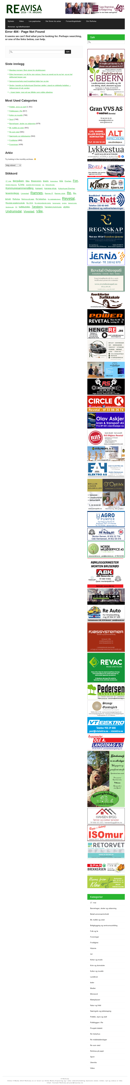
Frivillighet (13, 140)
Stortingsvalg (10, 207)
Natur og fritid (95, 1005)
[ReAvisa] (24, 13)
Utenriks (93, 1062)
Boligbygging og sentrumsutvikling (103, 925)
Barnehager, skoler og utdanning (22, 124)
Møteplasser (95, 1000)
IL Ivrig (21, 185)
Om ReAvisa (91, 21)
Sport (11, 119)
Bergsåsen (18, 181)
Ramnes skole (60, 193)
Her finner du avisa (53, 21)
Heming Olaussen (11, 185)
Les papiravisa (34, 21)
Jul (43, 185)
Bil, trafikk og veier (16, 128)
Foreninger (13, 144)
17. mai (8, 181)
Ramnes (36, 193)
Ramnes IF (49, 193)
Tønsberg (37, 206)
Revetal (68, 198)
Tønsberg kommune (53, 207)
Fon (75, 180)
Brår (61, 181)
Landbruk (94, 977)
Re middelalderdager (54, 199)
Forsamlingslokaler (73, 21)
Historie (93, 948)
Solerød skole (72, 203)
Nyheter (11, 21)
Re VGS (29, 203)
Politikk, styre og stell (17, 107)
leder (92, 983)
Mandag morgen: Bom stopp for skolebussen (27, 70)
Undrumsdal (14, 211)
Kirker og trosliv (96, 960)
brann (45, 181)
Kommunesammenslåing (19, 188)
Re (69, 193)
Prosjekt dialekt (96, 1028)
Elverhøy (68, 181)
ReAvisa (16, 199)
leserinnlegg (12, 193)
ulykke (66, 207)
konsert (39, 188)
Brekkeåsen (54, 181)
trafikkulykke (24, 207)
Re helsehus (41, 199)
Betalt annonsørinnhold (99, 914)
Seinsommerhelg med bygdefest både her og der (29, 81)
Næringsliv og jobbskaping (19, 136)
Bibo (27, 181)
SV (16, 207)
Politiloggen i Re (15, 111)
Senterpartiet (56, 203)
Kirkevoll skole (50, 185)
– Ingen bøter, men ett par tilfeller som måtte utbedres (31, 92)
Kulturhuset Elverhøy (66, 188)
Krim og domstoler (97, 965)
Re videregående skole (43, 203)
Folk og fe (94, 931)
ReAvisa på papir (27, 199)
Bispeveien (36, 181)
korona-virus (50, 188)
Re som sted (14, 132)
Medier (93, 988)
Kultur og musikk (16, 115)
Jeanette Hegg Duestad (33, 185)
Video (21, 21)
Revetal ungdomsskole (15, 203)
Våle (39, 211)
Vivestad (29, 211)
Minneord (94, 994)
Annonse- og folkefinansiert (19, 27)
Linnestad (25, 193)
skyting (64, 203)
